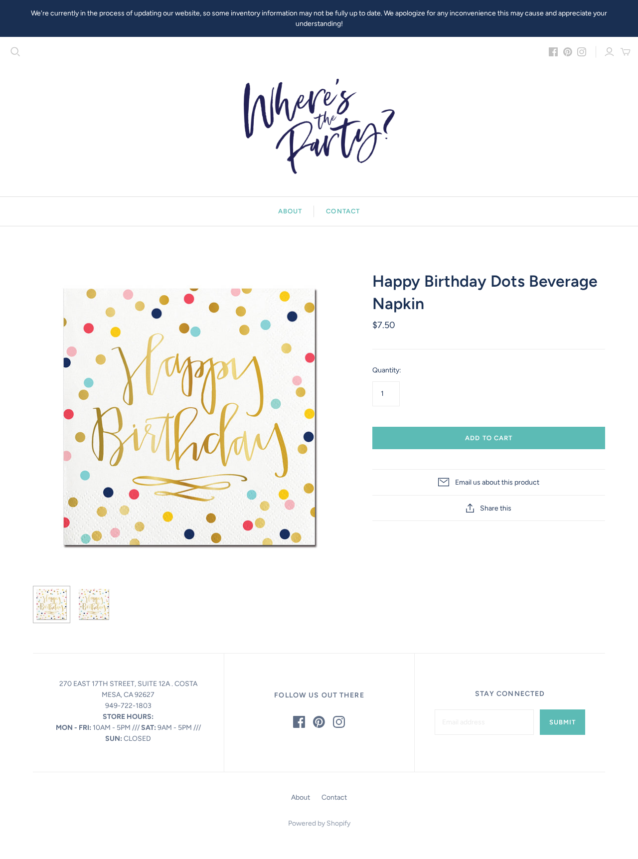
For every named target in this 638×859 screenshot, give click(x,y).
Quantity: (386, 370)
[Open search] (15, 52)
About (290, 211)
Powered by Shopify (319, 823)
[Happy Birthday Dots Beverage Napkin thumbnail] (51, 604)
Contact (342, 211)
